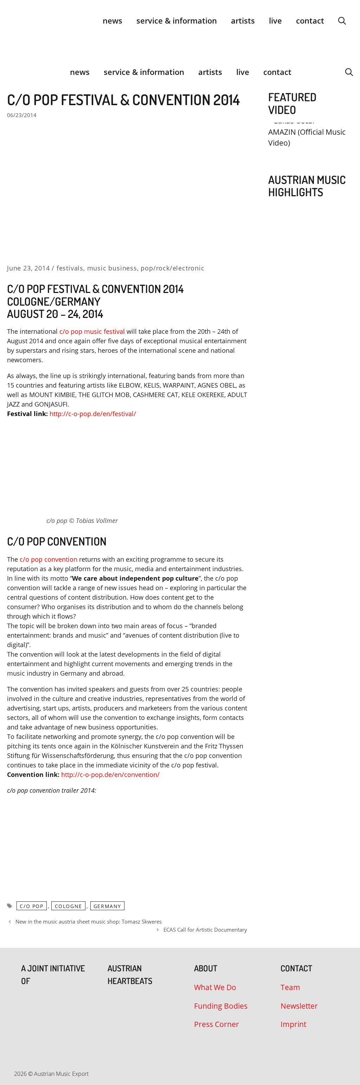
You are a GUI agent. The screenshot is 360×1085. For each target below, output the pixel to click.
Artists (243, 20)
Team (290, 987)
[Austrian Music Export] (11, 72)
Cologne (68, 906)
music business (112, 268)
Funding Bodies (221, 1006)
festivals (70, 268)
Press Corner (216, 1024)
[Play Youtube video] (307, 144)
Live (275, 20)
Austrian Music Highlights (307, 185)
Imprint (293, 1024)
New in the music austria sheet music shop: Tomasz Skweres (88, 921)
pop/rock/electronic (172, 268)
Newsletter (299, 1006)
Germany (107, 906)
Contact (310, 20)
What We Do (215, 987)
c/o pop (31, 906)
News (112, 20)
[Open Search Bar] (342, 20)
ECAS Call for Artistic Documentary (205, 929)
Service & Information (176, 20)
